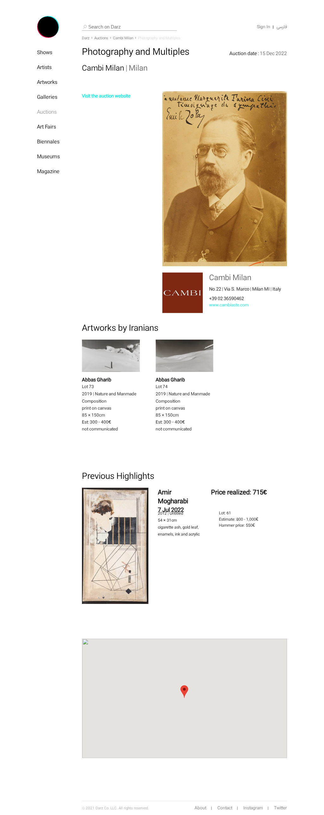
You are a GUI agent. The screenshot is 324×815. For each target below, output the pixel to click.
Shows (44, 52)
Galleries (47, 96)
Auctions (47, 111)
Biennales (48, 141)
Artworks (47, 82)
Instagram (253, 808)
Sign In (263, 27)
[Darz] (48, 27)
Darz (86, 38)
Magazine (48, 171)
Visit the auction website (106, 96)
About (200, 808)
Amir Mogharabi (173, 496)
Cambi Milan (123, 38)
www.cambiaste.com (229, 305)
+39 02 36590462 (226, 298)
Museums (48, 156)
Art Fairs (46, 126)
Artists (44, 67)
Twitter (280, 808)
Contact (224, 808)
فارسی (282, 27)
